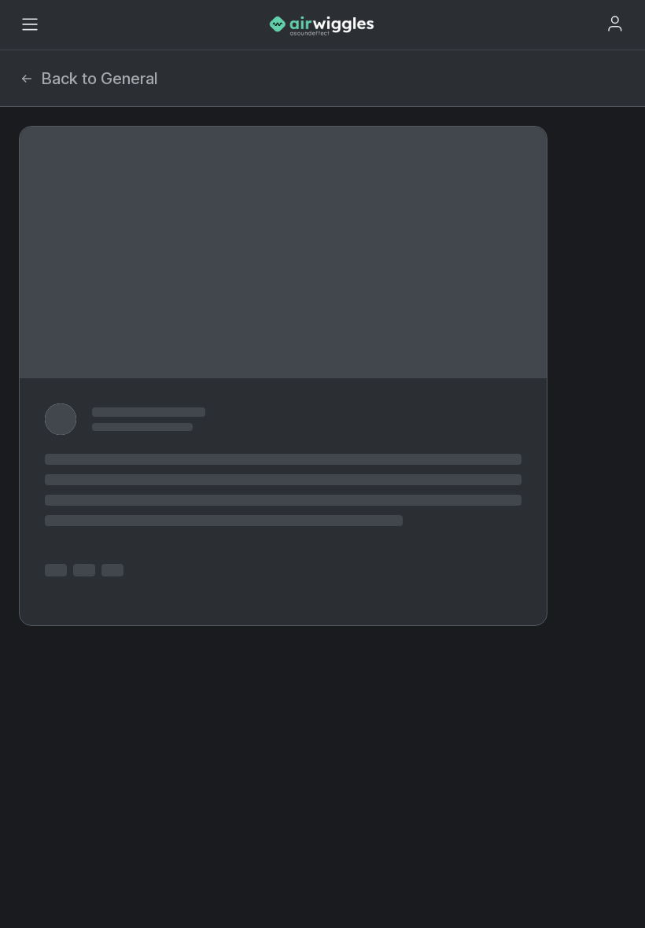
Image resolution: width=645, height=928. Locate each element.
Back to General (99, 78)
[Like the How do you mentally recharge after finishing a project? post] (43, 359)
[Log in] (615, 24)
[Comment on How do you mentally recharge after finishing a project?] (68, 359)
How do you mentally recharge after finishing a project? (285, 153)
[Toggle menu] (30, 24)
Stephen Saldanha (131, 187)
